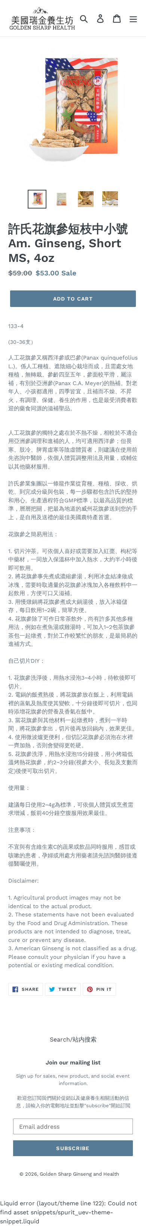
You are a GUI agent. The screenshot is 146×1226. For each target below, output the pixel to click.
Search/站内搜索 (73, 1039)
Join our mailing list (73, 1062)
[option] (37, 199)
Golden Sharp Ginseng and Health (79, 1174)
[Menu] (133, 18)
